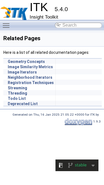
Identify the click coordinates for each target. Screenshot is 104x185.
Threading (17, 93)
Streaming (17, 88)
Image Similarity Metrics (30, 67)
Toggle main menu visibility (7, 25)
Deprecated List (23, 104)
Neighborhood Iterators (30, 77)
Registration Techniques (31, 82)
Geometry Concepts (26, 61)
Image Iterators (22, 72)
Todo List (17, 98)
